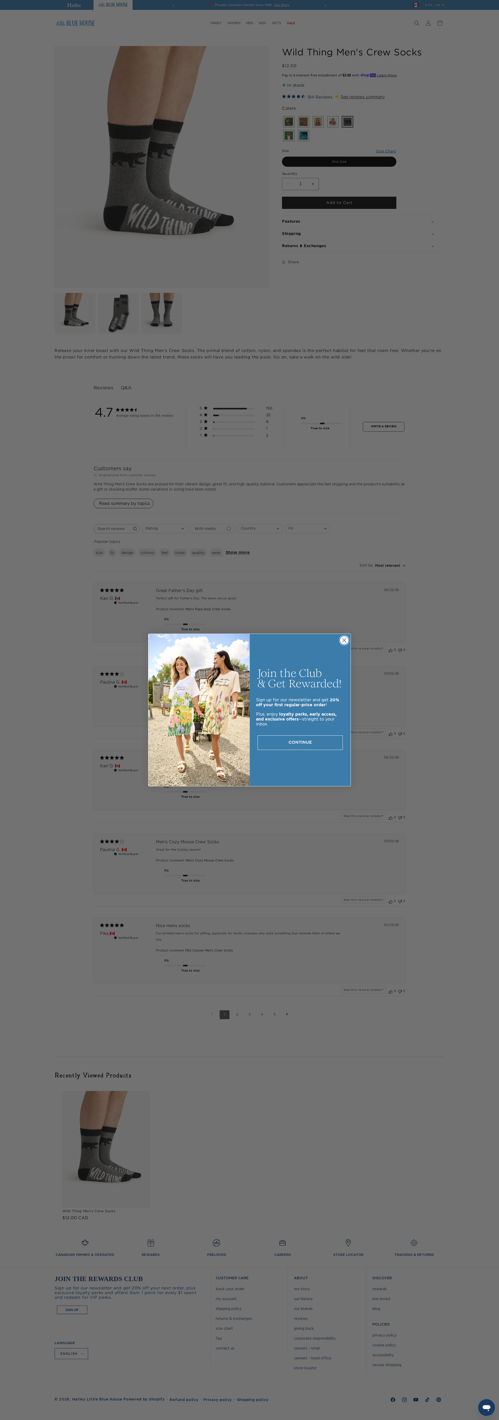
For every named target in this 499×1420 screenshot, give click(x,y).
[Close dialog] (344, 640)
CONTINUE (300, 742)
